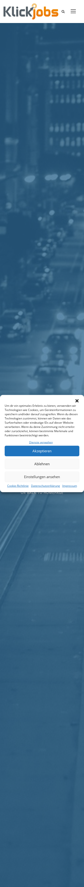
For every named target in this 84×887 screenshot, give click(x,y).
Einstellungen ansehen (42, 476)
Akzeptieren (42, 451)
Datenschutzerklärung (45, 486)
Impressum (69, 486)
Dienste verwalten (41, 442)
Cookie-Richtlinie (18, 486)
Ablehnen (42, 463)
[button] (77, 400)
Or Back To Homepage (42, 492)
